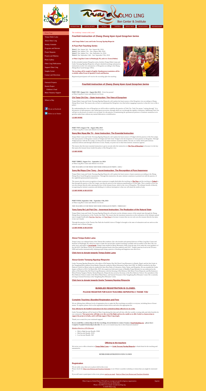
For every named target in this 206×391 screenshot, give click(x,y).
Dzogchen (130, 26)
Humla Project (49, 86)
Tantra (117, 26)
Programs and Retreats (52, 48)
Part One (92, 217)
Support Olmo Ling (51, 67)
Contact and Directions (52, 75)
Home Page (48, 33)
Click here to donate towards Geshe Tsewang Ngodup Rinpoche (101, 280)
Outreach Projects (51, 82)
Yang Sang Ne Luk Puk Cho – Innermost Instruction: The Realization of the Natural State (111, 210)
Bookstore (75, 26)
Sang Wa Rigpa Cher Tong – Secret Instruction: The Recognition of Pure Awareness (110, 170)
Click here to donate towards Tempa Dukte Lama (94, 253)
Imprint (157, 381)
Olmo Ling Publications (53, 63)
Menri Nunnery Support (53, 93)
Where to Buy (49, 100)
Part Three (108, 217)
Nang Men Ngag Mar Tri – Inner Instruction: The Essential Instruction (103, 133)
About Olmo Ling (51, 41)
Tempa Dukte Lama (51, 37)
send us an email (110, 374)
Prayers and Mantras (51, 56)
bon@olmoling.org (137, 323)
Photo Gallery (49, 60)
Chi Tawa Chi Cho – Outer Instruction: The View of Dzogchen (99, 98)
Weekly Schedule (50, 44)
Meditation (143, 26)
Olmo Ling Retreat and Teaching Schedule (96, 369)
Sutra (104, 26)
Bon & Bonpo (90, 26)
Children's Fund (51, 89)
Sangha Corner (50, 71)
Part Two (98, 217)
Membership (157, 26)
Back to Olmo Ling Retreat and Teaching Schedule (132, 374)
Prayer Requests (50, 52)
